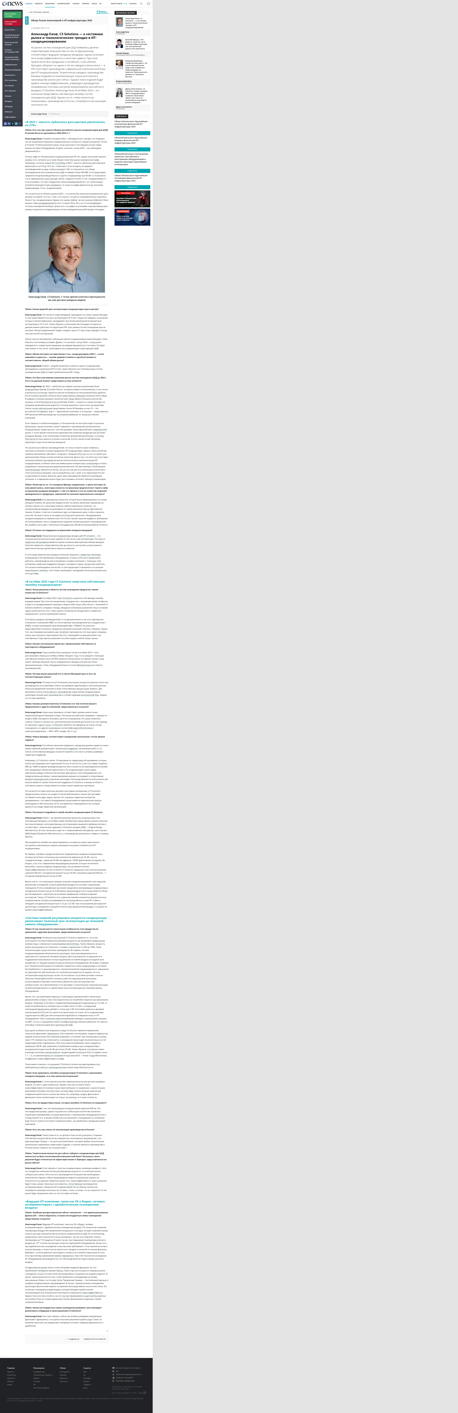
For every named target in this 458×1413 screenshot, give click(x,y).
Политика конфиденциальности (129, 1374)
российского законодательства (51, 1067)
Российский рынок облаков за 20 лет (12, 36)
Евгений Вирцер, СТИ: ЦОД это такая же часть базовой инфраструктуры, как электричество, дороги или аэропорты (136, 44)
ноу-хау (65, 1296)
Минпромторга (84, 665)
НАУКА (94, 4)
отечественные (75, 1184)
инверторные (98, 940)
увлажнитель (44, 1009)
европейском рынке (37, 1267)
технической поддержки (66, 748)
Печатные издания (41, 1388)
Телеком (8, 96)
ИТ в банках (9, 85)
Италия (45, 402)
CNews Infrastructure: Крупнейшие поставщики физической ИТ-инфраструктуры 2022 (131, 178)
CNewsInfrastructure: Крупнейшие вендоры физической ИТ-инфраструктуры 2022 (130, 140)
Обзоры (10, 1381)
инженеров (39, 779)
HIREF (51, 622)
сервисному (77, 760)
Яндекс (81, 1224)
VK (75, 1224)
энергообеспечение (82, 728)
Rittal (104, 395)
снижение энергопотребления (59, 1018)
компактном (82, 1177)
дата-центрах (52, 178)
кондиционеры (32, 389)
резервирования (47, 203)
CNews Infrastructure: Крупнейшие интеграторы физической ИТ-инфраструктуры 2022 (131, 124)
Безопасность (10, 75)
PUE (89, 1052)
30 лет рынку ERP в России (11, 43)
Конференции (39, 1372)
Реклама (63, 1375)
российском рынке (43, 408)
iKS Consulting (58, 163)
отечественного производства (57, 692)
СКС (69, 731)
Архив (9, 1384)
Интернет (8, 101)
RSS (117, 1371)
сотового (43, 999)
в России (81, 454)
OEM (27, 833)
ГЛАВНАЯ (28, 4)
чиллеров (41, 1270)
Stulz (52, 1091)
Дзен (85, 1388)
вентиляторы (73, 944)
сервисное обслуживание (37, 542)
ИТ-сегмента (89, 536)
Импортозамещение (13, 70)
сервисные (85, 554)
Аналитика (50, 4)
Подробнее (132, 133)
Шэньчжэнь (30, 426)
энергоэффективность (92, 1292)
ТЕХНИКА (85, 4)
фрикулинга (53, 1033)
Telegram (87, 1384)
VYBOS (28, 625)
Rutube (86, 1381)
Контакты (64, 1381)
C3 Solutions (53, 296)
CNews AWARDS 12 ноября (11, 23)
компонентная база (90, 695)
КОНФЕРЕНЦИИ (63, 4)
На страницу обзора (39, 12)
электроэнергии (52, 1052)
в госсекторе (41, 392)
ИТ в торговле (10, 91)
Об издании (65, 1372)
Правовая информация (125, 1381)
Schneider (41, 1091)
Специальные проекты (42, 1375)
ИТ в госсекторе (11, 80)
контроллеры (92, 463)
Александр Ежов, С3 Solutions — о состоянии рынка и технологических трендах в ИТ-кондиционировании (136, 23)
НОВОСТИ (39, 4)
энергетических (46, 975)
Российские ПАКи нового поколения (12, 58)
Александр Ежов (37, 296)
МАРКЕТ (76, 4)
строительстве (61, 1025)
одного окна (44, 725)
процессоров (82, 688)
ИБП (27, 766)
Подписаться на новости (95, 1339)
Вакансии (64, 1378)
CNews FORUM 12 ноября (10, 15)
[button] (141, 3)
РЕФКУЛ (78, 625)
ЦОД (96, 160)
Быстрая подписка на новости (128, 1368)
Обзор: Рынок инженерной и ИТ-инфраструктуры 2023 (61, 20)
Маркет (36, 1378)
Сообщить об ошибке (124, 1377)
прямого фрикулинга (64, 1255)
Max (85, 1372)
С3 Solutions (67, 598)
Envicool (56, 402)
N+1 (84, 182)
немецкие (80, 395)
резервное (56, 185)
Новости (10, 1372)
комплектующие (32, 469)
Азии (29, 604)
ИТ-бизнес (9, 106)
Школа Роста (10, 30)
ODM (35, 718)
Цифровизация (11, 64)
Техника (36, 1381)
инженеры (96, 554)
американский (100, 429)
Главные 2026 (12, 51)
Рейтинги (8, 112)
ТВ (100, 4)
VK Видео (87, 1378)
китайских (64, 414)
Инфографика (10, 117)
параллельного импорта (36, 570)
